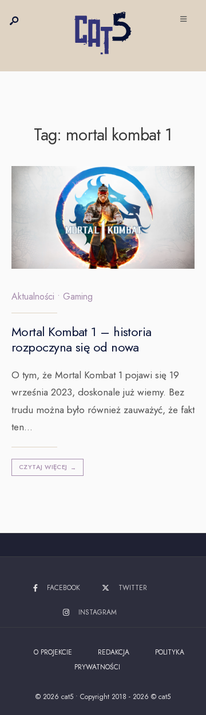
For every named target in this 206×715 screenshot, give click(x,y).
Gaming (78, 296)
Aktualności (32, 296)
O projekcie (53, 652)
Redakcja (113, 652)
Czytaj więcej (47, 467)
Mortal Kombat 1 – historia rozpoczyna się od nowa (81, 339)
